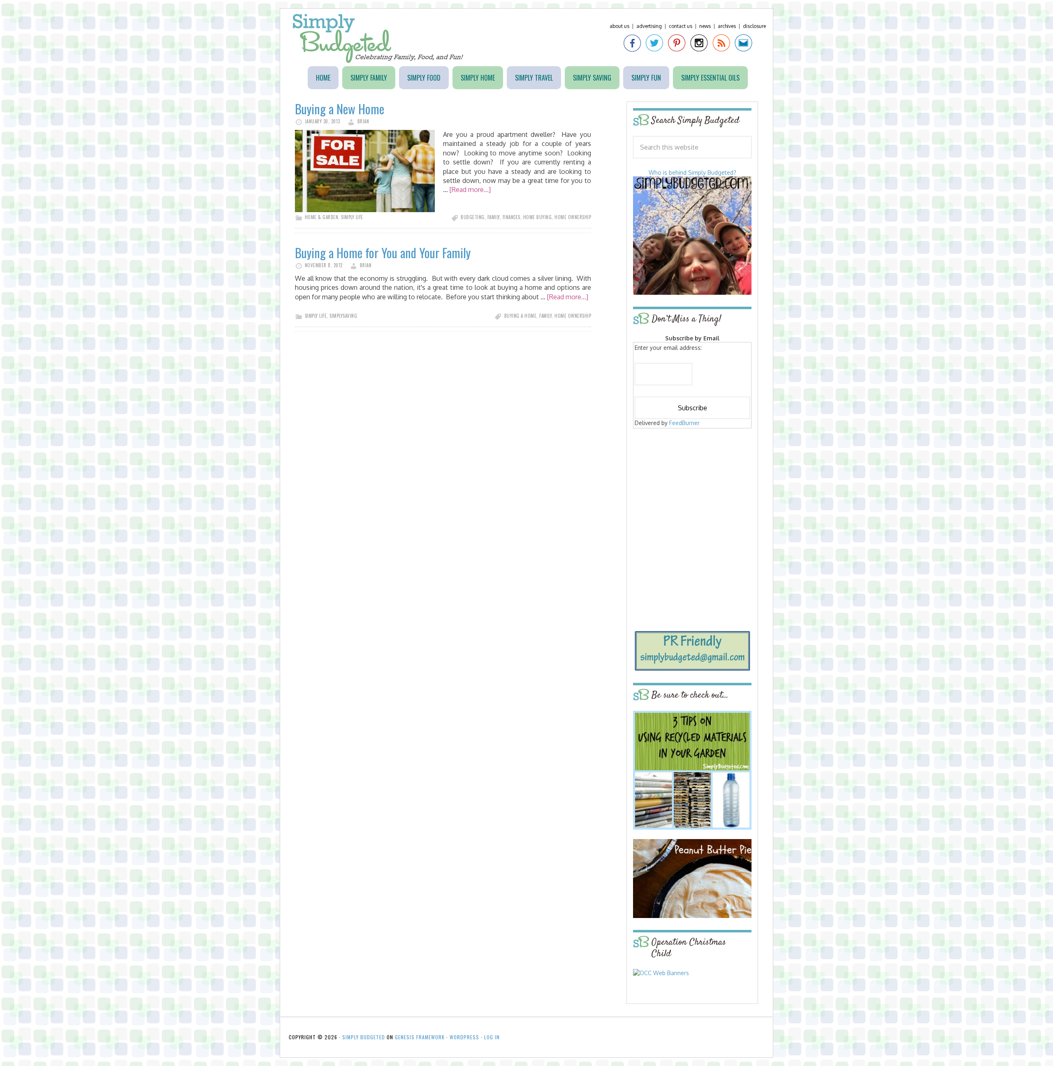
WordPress (464, 1037)
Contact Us (680, 26)
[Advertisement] (692, 490)
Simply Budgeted (378, 38)
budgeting (473, 217)
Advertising (649, 26)
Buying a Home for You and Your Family (383, 252)
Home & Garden (322, 217)
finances (511, 217)
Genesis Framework (420, 1037)
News (705, 26)
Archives (727, 26)
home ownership (572, 217)
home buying (537, 217)
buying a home (520, 315)
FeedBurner (684, 422)
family (493, 217)
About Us (619, 26)
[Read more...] (470, 189)
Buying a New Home (339, 108)
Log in (492, 1037)
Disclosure (754, 26)
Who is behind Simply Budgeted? (692, 172)
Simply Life (352, 217)
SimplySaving (343, 315)
